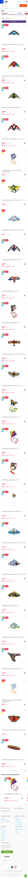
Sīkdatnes (17, 832)
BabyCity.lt (3, 832)
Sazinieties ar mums (18, 824)
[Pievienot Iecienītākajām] (25, 25)
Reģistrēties (7, 851)
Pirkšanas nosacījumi (18, 822)
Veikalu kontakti (4, 819)
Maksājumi (17, 817)
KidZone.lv (3, 829)
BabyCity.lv (3, 828)
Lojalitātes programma (5, 821)
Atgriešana (17, 821)
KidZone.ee (3, 840)
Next (26, 788)
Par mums (3, 817)
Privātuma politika (18, 828)
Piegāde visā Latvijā (18, 819)
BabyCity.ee (3, 834)
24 (24, 770)
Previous (2, 788)
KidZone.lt (3, 839)
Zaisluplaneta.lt (4, 837)
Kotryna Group (3, 831)
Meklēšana (23, 5)
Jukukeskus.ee (3, 835)
